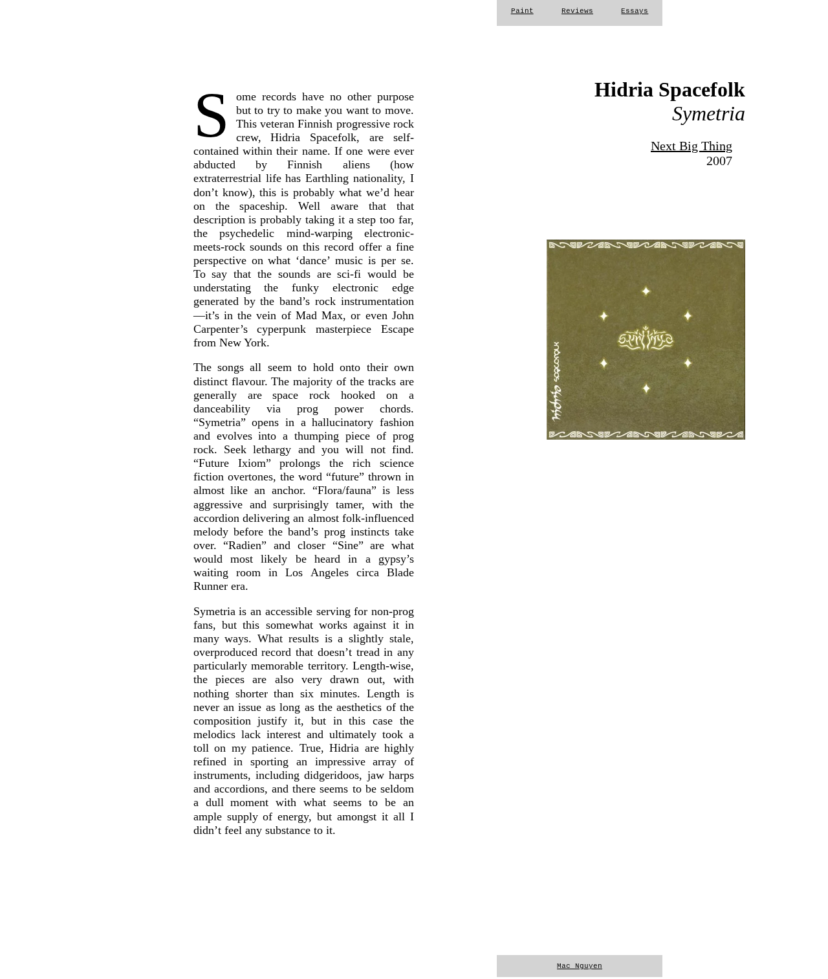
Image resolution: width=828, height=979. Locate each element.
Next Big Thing (691, 146)
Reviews (577, 11)
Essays (634, 11)
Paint (522, 11)
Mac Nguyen (579, 966)
